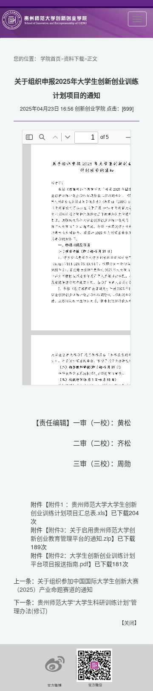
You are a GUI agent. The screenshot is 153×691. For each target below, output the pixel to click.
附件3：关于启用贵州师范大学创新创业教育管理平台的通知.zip (83, 533)
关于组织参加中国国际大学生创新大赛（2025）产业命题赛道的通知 (76, 585)
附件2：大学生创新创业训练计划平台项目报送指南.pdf (83, 559)
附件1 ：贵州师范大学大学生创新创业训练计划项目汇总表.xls (84, 508)
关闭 (129, 622)
